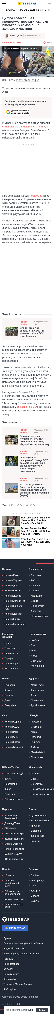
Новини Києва (12, 575)
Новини (6, 569)
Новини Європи (12, 721)
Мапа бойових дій (13, 773)
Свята (32, 809)
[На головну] (27, 3)
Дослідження (38, 705)
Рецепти (33, 869)
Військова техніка (13, 799)
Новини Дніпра (12, 585)
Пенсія (6, 869)
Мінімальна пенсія (14, 899)
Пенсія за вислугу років (13, 905)
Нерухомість (11, 653)
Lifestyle (33, 715)
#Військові (22, 505)
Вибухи (8, 779)
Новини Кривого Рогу (13, 607)
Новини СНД (11, 737)
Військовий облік (40, 794)
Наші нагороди (11, 964)
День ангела (37, 836)
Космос (8, 690)
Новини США (11, 727)
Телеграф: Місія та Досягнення (20, 984)
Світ (4, 715)
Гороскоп (36, 721)
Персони (7, 809)
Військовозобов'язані (42, 789)
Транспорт (10, 648)
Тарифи (8, 658)
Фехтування (37, 666)
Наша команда (11, 974)
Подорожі (36, 737)
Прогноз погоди (39, 616)
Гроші (7, 643)
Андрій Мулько (16, 36)
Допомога (36, 611)
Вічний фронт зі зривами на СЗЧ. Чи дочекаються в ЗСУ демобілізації (32, 332)
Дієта (34, 695)
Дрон (7, 700)
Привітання (37, 757)
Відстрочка (37, 784)
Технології (9, 685)
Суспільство (36, 569)
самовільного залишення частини (22, 126)
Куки (30, 1010)
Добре (42, 1010)
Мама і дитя (37, 685)
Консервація (37, 880)
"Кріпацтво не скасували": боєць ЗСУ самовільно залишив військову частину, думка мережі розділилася (34, 464)
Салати (35, 896)
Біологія (8, 695)
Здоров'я (34, 678)
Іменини (35, 841)
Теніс (34, 650)
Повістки (35, 773)
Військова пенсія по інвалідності (13, 892)
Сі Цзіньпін (10, 828)
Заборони (36, 831)
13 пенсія (9, 875)
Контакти (8, 969)
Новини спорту (37, 634)
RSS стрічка (9, 989)
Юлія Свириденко (13, 859)
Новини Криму (12, 619)
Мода (34, 732)
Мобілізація (35, 767)
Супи (33, 885)
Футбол (35, 640)
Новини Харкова (13, 580)
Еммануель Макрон (14, 833)
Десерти (35, 890)
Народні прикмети (40, 820)
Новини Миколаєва (14, 624)
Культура (35, 742)
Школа (34, 601)
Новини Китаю (12, 742)
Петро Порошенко (14, 849)
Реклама (8, 959)
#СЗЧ (32, 505)
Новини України (23, 323)
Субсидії (35, 590)
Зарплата (36, 575)
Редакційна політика (14, 948)
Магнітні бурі (38, 752)
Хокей (34, 655)
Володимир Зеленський (10, 817)
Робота (35, 580)
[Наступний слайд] (51, 10)
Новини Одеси (12, 590)
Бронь (34, 779)
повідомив (36, 195)
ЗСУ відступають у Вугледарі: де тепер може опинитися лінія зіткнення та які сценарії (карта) (34, 490)
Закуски (35, 901)
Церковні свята (39, 815)
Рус (50, 3)
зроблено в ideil (11, 1004)
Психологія (37, 700)
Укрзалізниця (11, 668)
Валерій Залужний (14, 839)
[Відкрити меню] (4, 3)
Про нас (7, 938)
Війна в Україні (10, 767)
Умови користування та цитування (21, 953)
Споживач (36, 727)
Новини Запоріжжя (14, 601)
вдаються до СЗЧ (27, 406)
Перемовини (11, 784)
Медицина (36, 596)
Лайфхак (35, 747)
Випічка (35, 875)
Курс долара (11, 663)
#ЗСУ (12, 505)
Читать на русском (11, 42)
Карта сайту (9, 979)
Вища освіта (37, 606)
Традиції (35, 825)
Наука (5, 678)
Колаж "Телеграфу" (27, 80)
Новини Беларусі (13, 747)
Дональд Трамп (12, 823)
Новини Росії (11, 732)
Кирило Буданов (13, 844)
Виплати (35, 585)
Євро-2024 (36, 661)
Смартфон (10, 705)
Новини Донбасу (13, 614)
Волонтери (10, 794)
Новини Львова (12, 596)
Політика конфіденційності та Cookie (23, 943)
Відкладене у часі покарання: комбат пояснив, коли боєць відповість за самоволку (34, 440)
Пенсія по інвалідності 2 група (11, 883)
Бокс (33, 645)
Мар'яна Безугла (13, 854)
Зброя (7, 789)
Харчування (37, 690)
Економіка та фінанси (9, 635)
